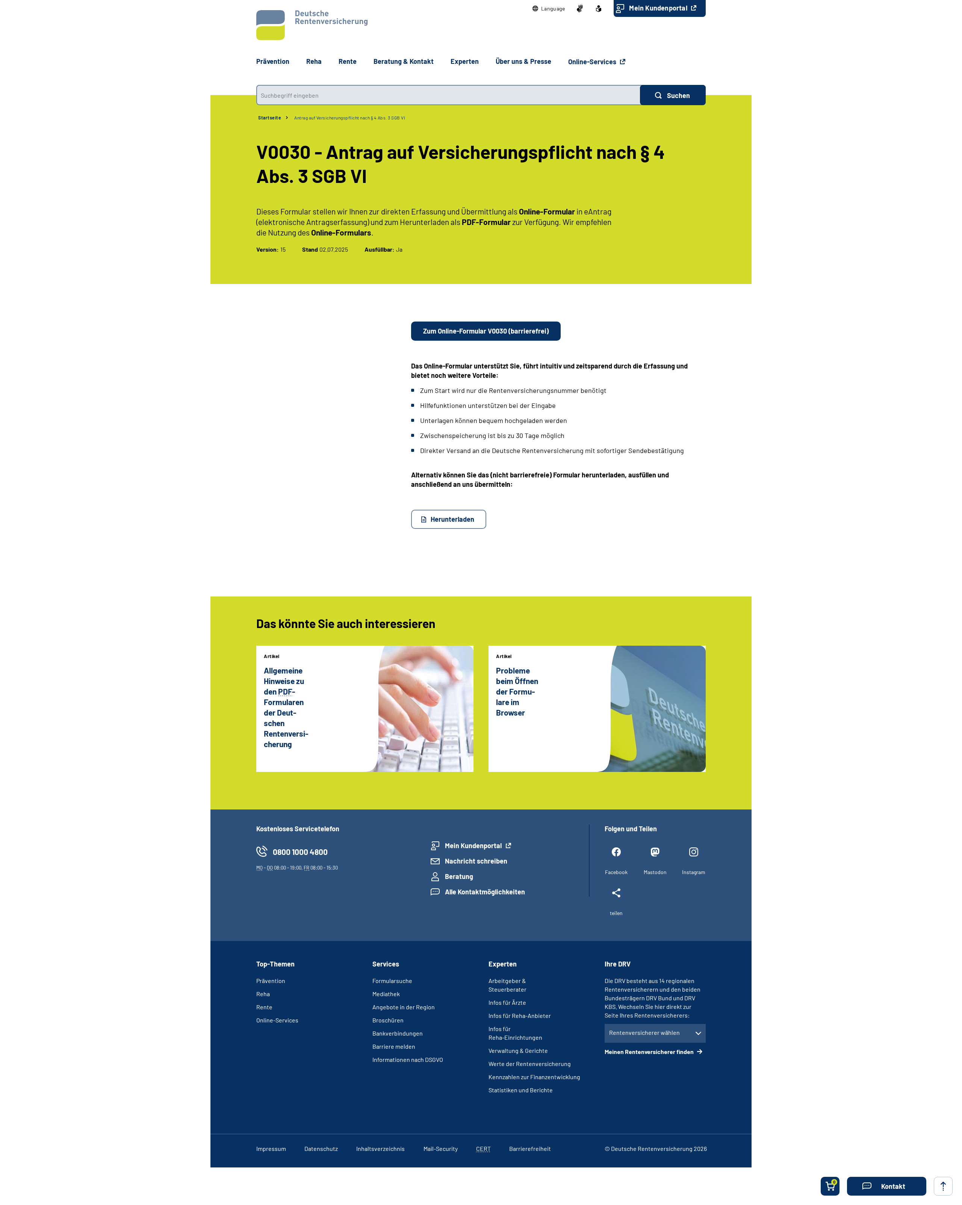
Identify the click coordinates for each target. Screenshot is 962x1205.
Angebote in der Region (403, 1006)
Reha (263, 993)
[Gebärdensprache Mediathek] (580, 8)
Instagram (693, 872)
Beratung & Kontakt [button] (404, 61)
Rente (264, 1006)
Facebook (616, 872)
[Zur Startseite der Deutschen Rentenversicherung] (312, 25)
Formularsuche (392, 980)
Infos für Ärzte (507, 1002)
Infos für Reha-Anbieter (520, 1015)
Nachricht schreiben (476, 861)
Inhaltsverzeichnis (380, 1148)
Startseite (269, 117)
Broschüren (388, 1020)
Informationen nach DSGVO (407, 1059)
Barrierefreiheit (530, 1148)
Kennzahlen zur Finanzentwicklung (534, 1076)
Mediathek (386, 993)
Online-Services (593, 61)
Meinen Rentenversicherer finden (650, 1051)
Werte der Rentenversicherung (530, 1063)
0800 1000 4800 (300, 851)
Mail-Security (441, 1148)
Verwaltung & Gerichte (518, 1050)
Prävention (272, 61)
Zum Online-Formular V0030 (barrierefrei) (486, 331)
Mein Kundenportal (659, 8)
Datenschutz (321, 1148)
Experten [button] (465, 61)
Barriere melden (393, 1046)
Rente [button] (348, 61)
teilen (616, 913)
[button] (548, 8)
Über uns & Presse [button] (523, 61)
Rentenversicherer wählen (644, 1032)
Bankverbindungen (397, 1033)
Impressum (271, 1148)
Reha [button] (314, 61)
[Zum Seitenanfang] (943, 1186)
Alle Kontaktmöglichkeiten (485, 892)
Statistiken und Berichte (521, 1089)
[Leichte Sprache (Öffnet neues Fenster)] (598, 8)
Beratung (459, 876)
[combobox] (448, 95)
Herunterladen (452, 519)
